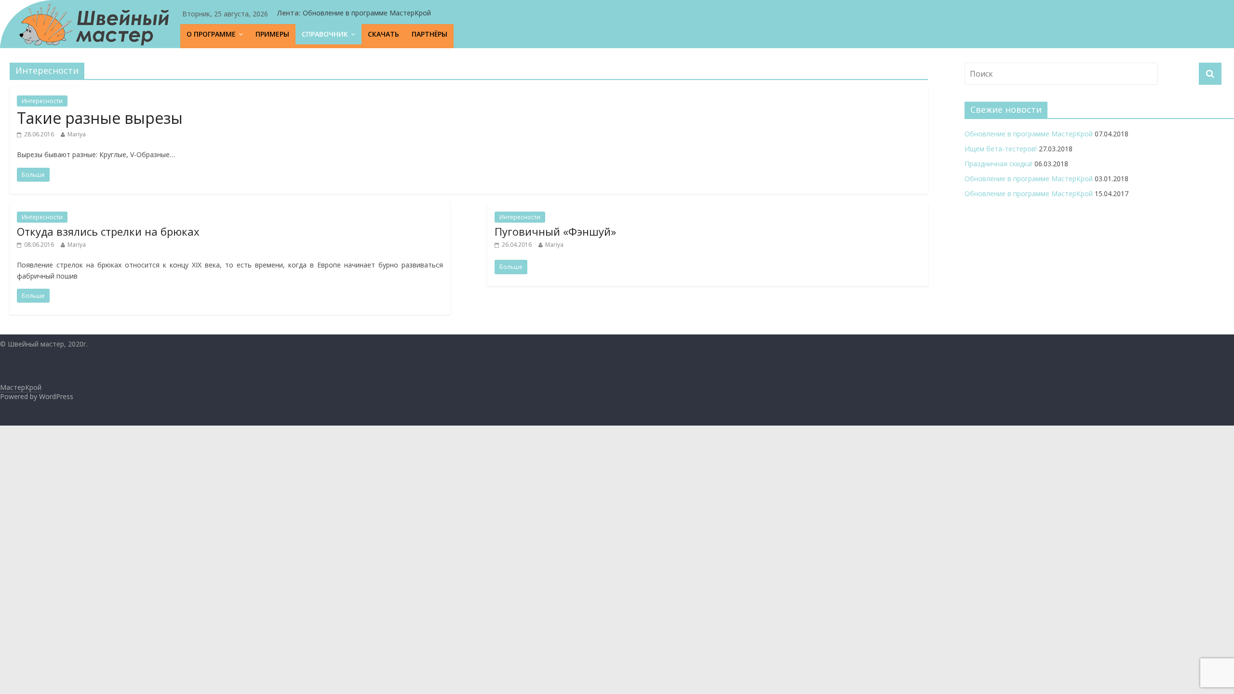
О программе (211, 34)
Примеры (272, 34)
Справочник (325, 34)
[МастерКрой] (90, 24)
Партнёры (429, 34)
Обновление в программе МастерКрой (367, 12)
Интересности (42, 101)
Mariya (76, 134)
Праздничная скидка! (999, 163)
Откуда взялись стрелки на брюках (108, 231)
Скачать (383, 34)
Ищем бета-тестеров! (1001, 148)
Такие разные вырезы (100, 117)
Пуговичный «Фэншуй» (555, 231)
